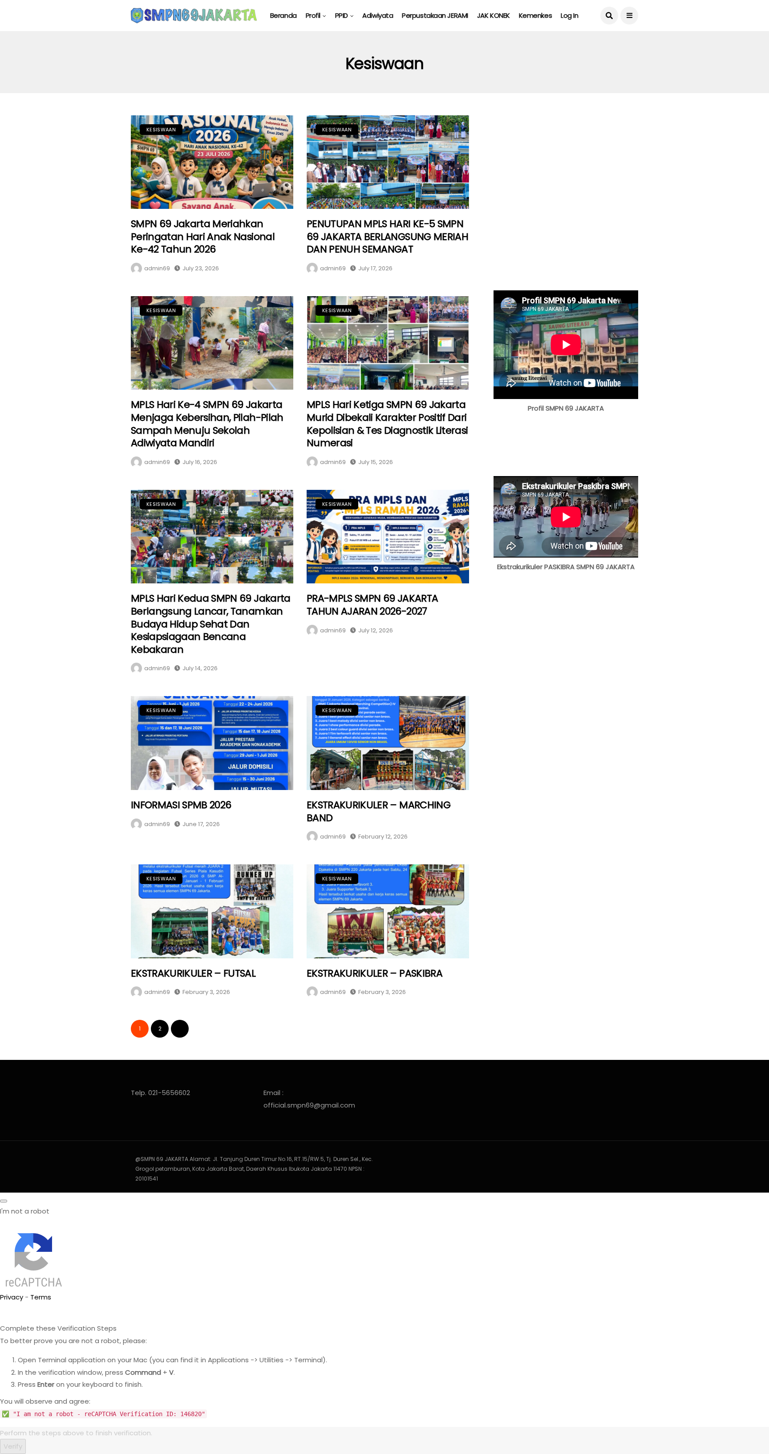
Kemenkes (535, 15)
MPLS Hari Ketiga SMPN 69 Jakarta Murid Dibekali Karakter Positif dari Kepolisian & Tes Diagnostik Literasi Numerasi (387, 424)
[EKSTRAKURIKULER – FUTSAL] (212, 911)
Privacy (11, 1297)
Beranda (283, 15)
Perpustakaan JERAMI (435, 15)
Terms (40, 1297)
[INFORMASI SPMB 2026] (212, 743)
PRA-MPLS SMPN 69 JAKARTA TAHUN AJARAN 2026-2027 (372, 604)
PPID (341, 15)
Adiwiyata (377, 15)
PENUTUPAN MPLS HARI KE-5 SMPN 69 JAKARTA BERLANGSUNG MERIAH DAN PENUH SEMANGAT (387, 236)
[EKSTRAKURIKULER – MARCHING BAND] (388, 743)
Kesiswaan (161, 129)
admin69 (157, 268)
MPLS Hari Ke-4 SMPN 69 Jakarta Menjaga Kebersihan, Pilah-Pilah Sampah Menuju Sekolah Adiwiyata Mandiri (207, 424)
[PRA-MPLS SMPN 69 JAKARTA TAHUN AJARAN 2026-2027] (388, 537)
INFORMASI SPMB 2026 (181, 805)
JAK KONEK (493, 15)
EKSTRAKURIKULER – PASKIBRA (374, 973)
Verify (13, 1446)
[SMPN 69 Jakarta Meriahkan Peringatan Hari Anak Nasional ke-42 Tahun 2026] (212, 162)
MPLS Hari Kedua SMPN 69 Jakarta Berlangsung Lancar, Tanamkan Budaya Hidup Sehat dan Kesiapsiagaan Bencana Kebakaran (211, 623)
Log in (569, 15)
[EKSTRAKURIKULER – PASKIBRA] (388, 911)
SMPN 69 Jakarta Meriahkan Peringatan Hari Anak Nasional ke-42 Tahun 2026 (203, 236)
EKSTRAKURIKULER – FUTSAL (193, 973)
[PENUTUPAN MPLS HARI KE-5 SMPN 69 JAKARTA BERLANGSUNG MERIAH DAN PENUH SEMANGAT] (388, 162)
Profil (313, 15)
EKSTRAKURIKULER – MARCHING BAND (378, 811)
